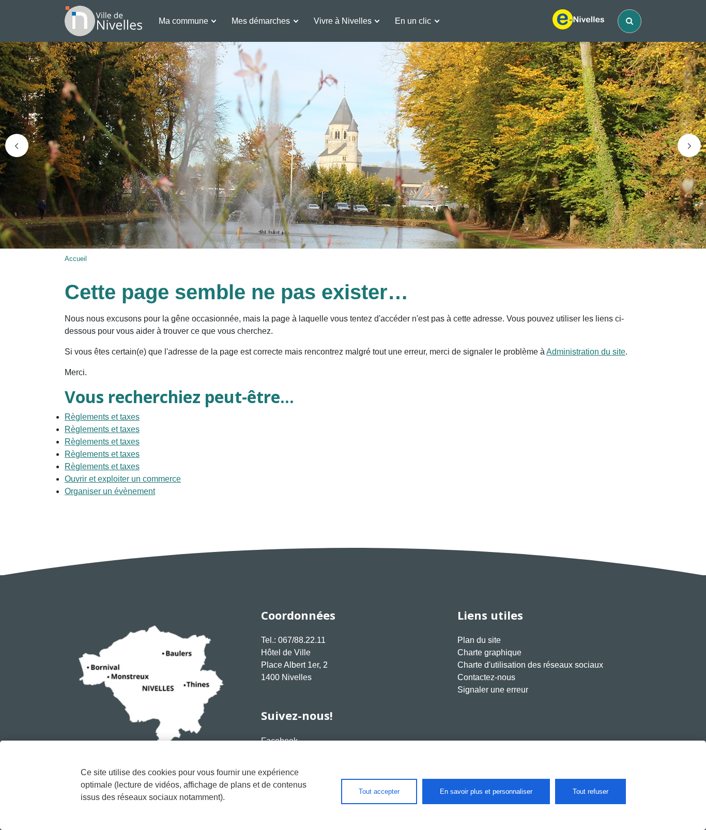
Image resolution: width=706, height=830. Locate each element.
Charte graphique (489, 652)
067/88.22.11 (302, 640)
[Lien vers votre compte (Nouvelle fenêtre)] (578, 21)
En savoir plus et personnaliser (486, 791)
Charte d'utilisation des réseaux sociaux (530, 664)
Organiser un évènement (110, 491)
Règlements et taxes (102, 416)
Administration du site (585, 351)
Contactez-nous (486, 677)
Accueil (76, 259)
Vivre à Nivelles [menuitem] (343, 21)
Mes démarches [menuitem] (261, 21)
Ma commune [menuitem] (183, 21)
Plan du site (479, 640)
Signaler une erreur (492, 689)
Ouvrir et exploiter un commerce (123, 478)
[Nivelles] (103, 21)
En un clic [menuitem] (413, 21)
